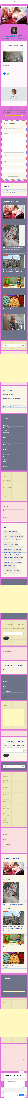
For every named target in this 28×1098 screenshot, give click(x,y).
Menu (14, 2)
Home (4, 679)
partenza (19, 560)
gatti (14, 547)
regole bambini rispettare (16, 563)
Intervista (5, 494)
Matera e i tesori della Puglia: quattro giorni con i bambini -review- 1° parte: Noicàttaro (14, 110)
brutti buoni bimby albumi (14, 536)
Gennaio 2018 (6, 442)
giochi (17, 547)
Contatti (5, 517)
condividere (6, 544)
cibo (8, 542)
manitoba (16, 549)
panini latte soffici (18, 557)
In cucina (5, 295)
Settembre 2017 (6, 451)
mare (20, 549)
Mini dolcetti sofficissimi (8, 308)
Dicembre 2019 (6, 427)
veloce (18, 570)
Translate (13, 192)
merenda (19, 552)
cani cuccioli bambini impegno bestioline (13, 539)
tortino (14, 570)
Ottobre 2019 (6, 430)
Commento (6, 133)
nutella (11, 557)
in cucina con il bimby (11, 295)
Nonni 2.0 (5, 331)
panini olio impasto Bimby (10, 560)
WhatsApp (10, 573)
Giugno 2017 (6, 459)
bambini (18, 534)
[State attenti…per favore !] (13, 218)
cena (5, 542)
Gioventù (5, 205)
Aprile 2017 (5, 464)
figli (11, 547)
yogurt (15, 573)
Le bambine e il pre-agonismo (9, 669)
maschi (9, 552)
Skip (17, 1095)
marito (5, 552)
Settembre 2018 (6, 432)
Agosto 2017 (6, 454)
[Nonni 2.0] (13, 330)
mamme (21, 547)
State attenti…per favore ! (9, 220)
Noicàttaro (6, 557)
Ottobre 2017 (6, 449)
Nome (5, 155)
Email (5, 162)
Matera (14, 552)
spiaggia (9, 565)
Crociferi (16, 544)
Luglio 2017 (5, 456)
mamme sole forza (8, 549)
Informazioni (5, 492)
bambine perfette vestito (10, 534)
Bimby (5, 536)
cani (22, 536)
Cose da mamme (6, 277)
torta (14, 565)
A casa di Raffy (14, 35)
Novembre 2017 (6, 447)
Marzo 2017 (5, 466)
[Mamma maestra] (13, 288)
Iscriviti (6, 638)
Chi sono (6, 515)
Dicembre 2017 (6, 444)
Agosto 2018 (6, 435)
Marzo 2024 (5, 422)
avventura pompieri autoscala (10, 531)
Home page (5, 510)
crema (11, 544)
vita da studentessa (7, 496)
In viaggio (5, 489)
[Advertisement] (14, 368)
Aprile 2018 (5, 439)
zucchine (20, 573)
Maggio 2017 (6, 461)
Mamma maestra (7, 289)
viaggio (5, 573)
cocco (11, 542)
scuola (5, 565)
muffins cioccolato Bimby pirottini (11, 555)
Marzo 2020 (5, 425)
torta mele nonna (8, 570)
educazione (6, 547)
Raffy (21, 48)
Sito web (6, 168)
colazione (16, 542)
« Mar (4, 1067)
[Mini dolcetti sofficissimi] (13, 306)
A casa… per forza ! (7, 409)
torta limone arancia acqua (10, 568)
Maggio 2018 (6, 437)
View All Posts (14, 98)
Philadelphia (7, 563)
